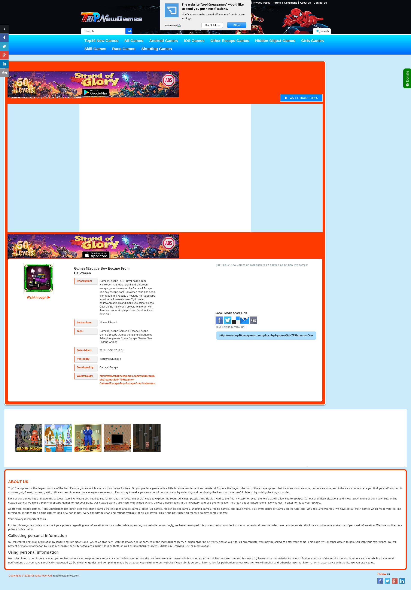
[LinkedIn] (402, 580)
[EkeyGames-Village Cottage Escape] (58, 437)
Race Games (123, 49)
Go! (130, 31)
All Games (133, 41)
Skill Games (95, 49)
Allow (236, 25)
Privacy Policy (261, 2)
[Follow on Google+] (4, 55)
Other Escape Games (229, 41)
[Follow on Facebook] (4, 37)
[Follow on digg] (4, 72)
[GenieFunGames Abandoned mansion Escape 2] (147, 437)
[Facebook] (380, 580)
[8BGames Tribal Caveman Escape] (117, 437)
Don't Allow (212, 25)
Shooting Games (156, 49)
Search (325, 31)
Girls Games (312, 41)
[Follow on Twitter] (4, 46)
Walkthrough (37, 297)
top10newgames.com (66, 575)
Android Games (163, 41)
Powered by (171, 25)
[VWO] (181, 25)
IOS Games (194, 41)
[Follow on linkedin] (4, 64)
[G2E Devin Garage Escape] (87, 437)
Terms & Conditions (285, 2)
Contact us (320, 2)
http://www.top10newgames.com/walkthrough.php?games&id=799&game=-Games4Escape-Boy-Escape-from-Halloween (127, 380)
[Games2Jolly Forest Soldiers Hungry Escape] (28, 437)
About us (305, 2)
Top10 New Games (101, 41)
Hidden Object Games (275, 41)
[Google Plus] (395, 580)
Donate (407, 77)
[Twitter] (387, 580)
